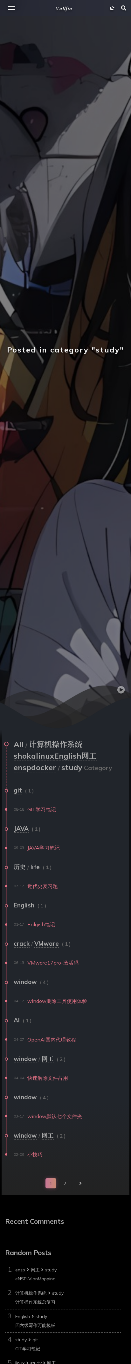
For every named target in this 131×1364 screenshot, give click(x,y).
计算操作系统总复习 (35, 1302)
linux (45, 756)
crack (22, 943)
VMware (46, 943)
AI (17, 1020)
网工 (89, 756)
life (35, 867)
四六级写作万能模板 (35, 1325)
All (19, 744)
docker (43, 767)
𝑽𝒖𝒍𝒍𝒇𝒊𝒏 (64, 8)
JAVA (21, 828)
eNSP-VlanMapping (35, 1279)
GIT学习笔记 (27, 1349)
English (67, 756)
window (25, 982)
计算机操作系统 (55, 744)
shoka (25, 756)
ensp (22, 767)
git (18, 790)
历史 (20, 867)
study (51, 1270)
